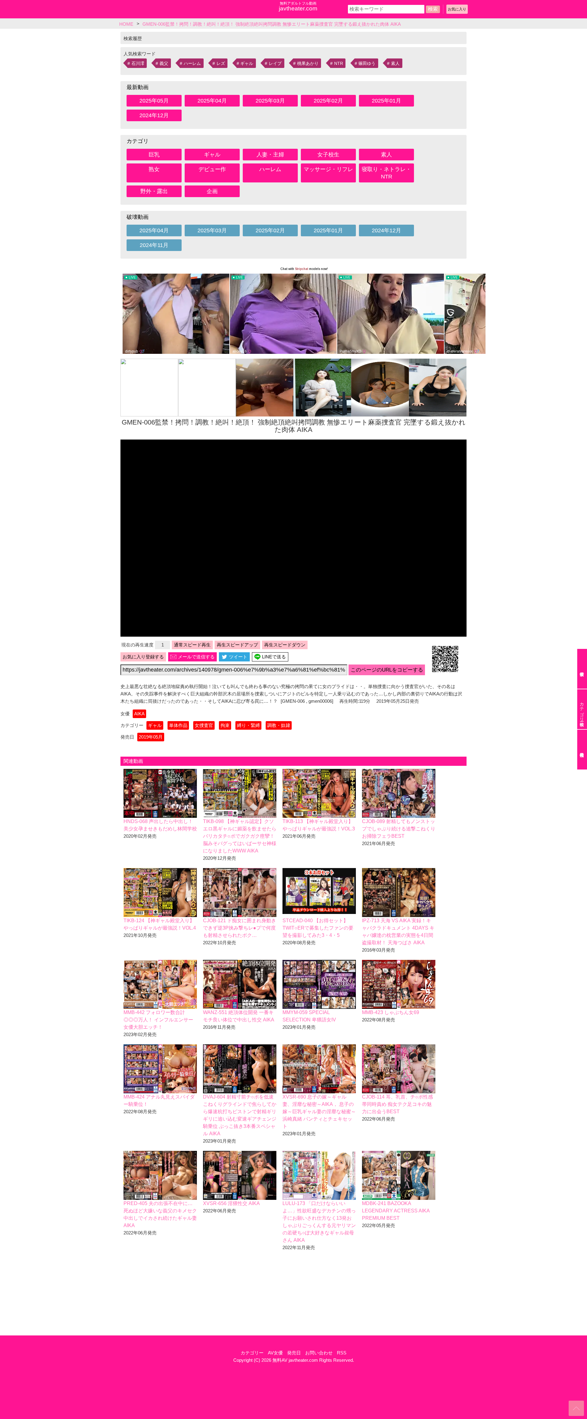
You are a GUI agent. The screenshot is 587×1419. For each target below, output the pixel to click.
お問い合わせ (319, 1352)
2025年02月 (328, 101)
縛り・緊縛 (248, 725)
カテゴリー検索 (581, 709)
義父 (164, 63)
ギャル (246, 63)
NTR (338, 63)
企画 (212, 191)
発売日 (294, 1352)
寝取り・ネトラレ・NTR (386, 173)
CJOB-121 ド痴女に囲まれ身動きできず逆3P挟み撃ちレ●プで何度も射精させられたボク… (239, 928)
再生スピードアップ (237, 644)
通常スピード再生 (192, 644)
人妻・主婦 (270, 155)
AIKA (139, 713)
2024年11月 (154, 245)
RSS (341, 1352)
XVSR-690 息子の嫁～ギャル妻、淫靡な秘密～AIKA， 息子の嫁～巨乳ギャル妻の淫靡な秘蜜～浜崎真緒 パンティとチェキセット (319, 1111)
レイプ (275, 63)
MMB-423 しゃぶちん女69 (390, 1012)
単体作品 (178, 725)
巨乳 (154, 155)
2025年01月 (386, 101)
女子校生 (328, 155)
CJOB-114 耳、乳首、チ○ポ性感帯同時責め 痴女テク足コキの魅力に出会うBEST (397, 1104)
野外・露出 (154, 191)
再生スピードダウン (284, 644)
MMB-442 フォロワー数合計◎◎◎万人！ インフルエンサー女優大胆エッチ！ (158, 1020)
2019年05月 (151, 736)
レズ (220, 63)
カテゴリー (252, 1352)
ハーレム (192, 63)
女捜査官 (204, 725)
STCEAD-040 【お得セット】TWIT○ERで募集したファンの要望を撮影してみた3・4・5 (317, 928)
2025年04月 (212, 101)
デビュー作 (212, 169)
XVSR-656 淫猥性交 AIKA (231, 1203)
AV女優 (275, 1352)
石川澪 (137, 63)
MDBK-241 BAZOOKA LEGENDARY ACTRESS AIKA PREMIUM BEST (396, 1211)
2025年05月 (154, 101)
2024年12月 (154, 115)
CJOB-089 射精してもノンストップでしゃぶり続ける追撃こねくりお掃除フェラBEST (398, 829)
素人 (395, 63)
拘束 (225, 725)
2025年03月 (270, 101)
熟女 (154, 169)
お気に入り (457, 9)
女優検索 (582, 669)
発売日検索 (582, 749)
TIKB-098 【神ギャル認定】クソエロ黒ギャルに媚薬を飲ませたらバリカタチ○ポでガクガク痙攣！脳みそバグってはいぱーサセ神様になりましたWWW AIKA (239, 836)
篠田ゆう (366, 63)
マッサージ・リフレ (328, 169)
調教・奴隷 (278, 725)
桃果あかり (308, 63)
